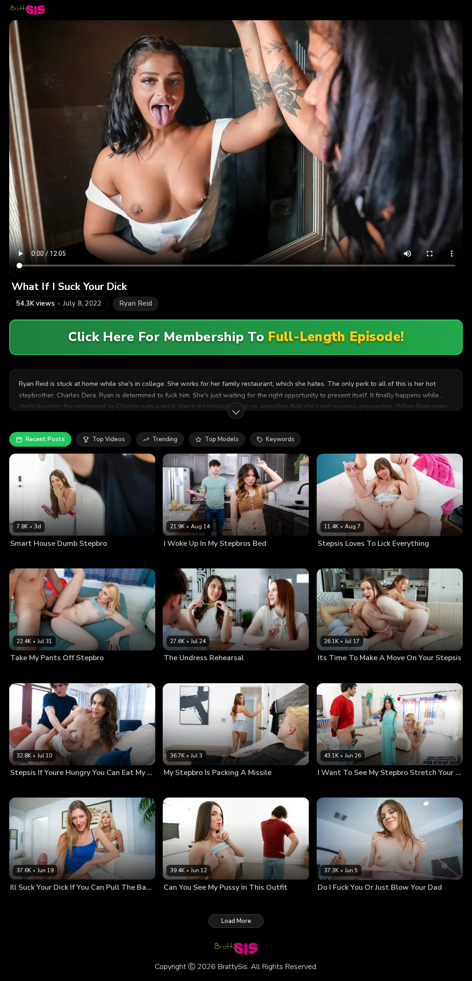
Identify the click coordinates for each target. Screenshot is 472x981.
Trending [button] (164, 439)
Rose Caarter (336, 902)
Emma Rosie (71, 902)
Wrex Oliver (107, 902)
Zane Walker (61, 558)
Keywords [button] (280, 439)
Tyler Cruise (73, 787)
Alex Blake (332, 558)
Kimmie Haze (181, 787)
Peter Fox (215, 787)
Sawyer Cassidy (32, 787)
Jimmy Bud (63, 672)
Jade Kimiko (372, 787)
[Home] (27, 10)
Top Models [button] (222, 439)
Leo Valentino (367, 558)
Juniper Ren (25, 558)
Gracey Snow (28, 672)
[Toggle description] (236, 410)
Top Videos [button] (108, 439)
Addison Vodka (31, 902)
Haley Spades (337, 672)
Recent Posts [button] (45, 439)
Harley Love (214, 672)
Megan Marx (180, 902)
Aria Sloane (179, 672)
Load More (236, 921)
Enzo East (203, 558)
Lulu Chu (175, 558)
